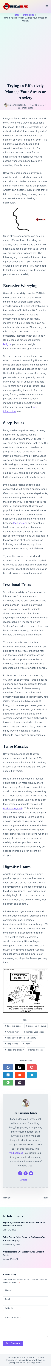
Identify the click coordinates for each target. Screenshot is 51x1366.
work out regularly (13, 808)
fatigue (7, 344)
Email (8, 1299)
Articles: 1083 (25, 1180)
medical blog (16, 1153)
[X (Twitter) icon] (31, 1173)
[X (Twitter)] (20, 1067)
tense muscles (36, 1050)
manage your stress (34, 1032)
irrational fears (12, 1032)
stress (26, 1044)
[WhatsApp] (8, 1083)
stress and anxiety (14, 1050)
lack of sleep (20, 523)
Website (9, 1308)
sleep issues (11, 1044)
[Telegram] (32, 1075)
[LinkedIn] (8, 1075)
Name (8, 1290)
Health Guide (27, 108)
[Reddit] (20, 1075)
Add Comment (13, 1317)
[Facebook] (8, 1067)
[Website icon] (26, 1173)
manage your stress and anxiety (20, 1038)
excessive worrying (36, 1026)
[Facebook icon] (20, 1173)
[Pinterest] (32, 1067)
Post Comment (13, 1343)
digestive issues (13, 1026)
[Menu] (47, 6)
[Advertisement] (25, 53)
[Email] (20, 1083)
